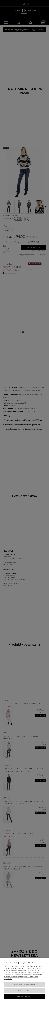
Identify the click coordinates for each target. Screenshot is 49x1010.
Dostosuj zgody (24, 990)
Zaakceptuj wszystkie (24, 996)
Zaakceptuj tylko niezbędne (24, 984)
